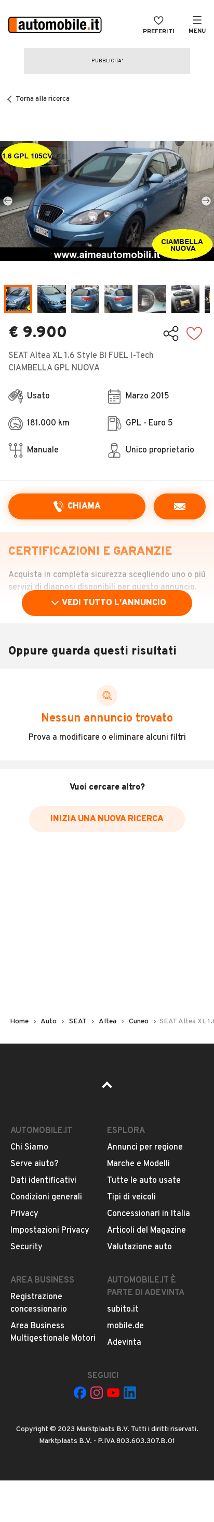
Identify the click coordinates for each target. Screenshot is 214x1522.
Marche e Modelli (138, 1164)
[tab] (18, 299)
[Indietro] (8, 200)
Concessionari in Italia (148, 1214)
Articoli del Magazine (146, 1230)
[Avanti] (206, 200)
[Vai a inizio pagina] (107, 1088)
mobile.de (125, 1326)
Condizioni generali (46, 1197)
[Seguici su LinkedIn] (130, 1392)
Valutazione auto (139, 1247)
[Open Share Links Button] (171, 333)
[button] (107, 201)
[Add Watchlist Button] (194, 333)
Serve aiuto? (34, 1164)
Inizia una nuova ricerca (107, 819)
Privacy (24, 1214)
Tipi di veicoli (131, 1197)
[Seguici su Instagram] (96, 1392)
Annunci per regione (145, 1147)
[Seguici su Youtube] (113, 1392)
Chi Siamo (29, 1147)
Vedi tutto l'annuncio (114, 603)
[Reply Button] (180, 506)
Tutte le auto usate (144, 1181)
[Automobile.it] (55, 26)
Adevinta (124, 1343)
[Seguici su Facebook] (80, 1392)
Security (26, 1247)
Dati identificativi (43, 1181)
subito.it (123, 1309)
